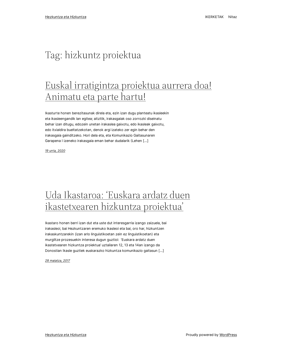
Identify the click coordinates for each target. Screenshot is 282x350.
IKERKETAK (214, 17)
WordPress (228, 335)
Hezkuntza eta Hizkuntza (65, 17)
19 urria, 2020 (55, 151)
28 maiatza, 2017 (57, 260)
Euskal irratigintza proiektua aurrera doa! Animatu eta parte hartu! (128, 90)
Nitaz (232, 17)
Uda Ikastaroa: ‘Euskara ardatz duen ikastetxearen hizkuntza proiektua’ (117, 200)
